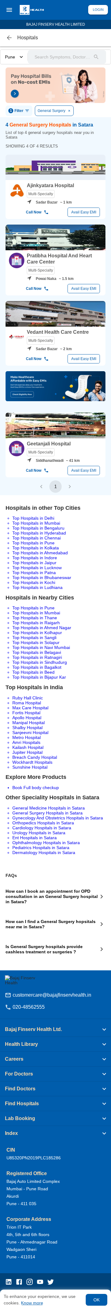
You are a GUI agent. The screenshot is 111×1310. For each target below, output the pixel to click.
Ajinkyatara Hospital (50, 185)
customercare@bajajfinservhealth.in (52, 995)
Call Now (33, 212)
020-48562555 (29, 1007)
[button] (55, 1029)
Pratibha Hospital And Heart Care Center (59, 258)
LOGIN (98, 9)
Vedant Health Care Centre (58, 332)
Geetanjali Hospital (49, 443)
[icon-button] (9, 37)
